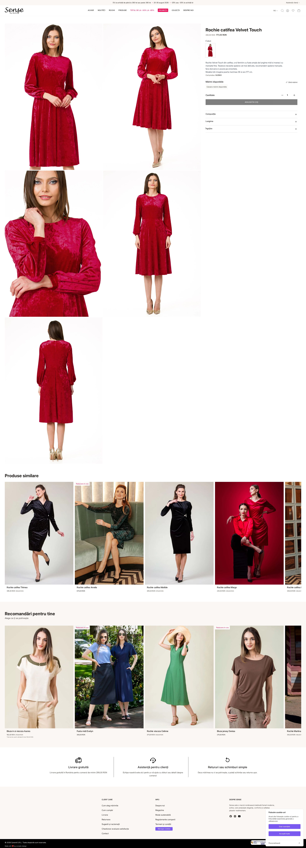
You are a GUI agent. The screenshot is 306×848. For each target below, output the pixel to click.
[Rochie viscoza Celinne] (179, 677)
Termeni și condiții (163, 824)
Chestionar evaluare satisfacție (115, 829)
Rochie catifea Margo (227, 587)
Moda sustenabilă (163, 815)
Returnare (106, 819)
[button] (163, 10)
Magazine (159, 810)
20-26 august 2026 (114, 3)
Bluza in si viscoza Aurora (18, 731)
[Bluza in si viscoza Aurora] (39, 677)
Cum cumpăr (107, 810)
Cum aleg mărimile (110, 805)
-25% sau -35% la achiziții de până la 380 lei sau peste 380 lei (149, 3)
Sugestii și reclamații (111, 824)
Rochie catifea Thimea (17, 587)
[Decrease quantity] (282, 95)
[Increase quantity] (294, 95)
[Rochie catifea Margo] (249, 533)
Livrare (105, 815)
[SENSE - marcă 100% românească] (14, 10)
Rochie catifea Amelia (87, 587)
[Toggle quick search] (282, 10)
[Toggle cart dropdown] (298, 10)
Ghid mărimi (292, 82)
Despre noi (160, 805)
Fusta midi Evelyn (85, 731)
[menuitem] (90, 10)
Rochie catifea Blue (296, 587)
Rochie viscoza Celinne (157, 731)
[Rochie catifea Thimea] (39, 533)
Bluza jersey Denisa (226, 731)
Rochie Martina (294, 731)
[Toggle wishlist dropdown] (293, 10)
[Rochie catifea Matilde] (179, 533)
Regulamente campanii (165, 819)
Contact (105, 833)
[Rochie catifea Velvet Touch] (210, 50)
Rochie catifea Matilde (157, 587)
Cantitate (210, 95)
